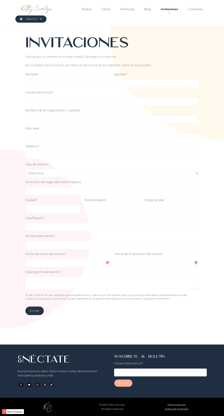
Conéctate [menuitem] (195, 9)
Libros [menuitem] (106, 9)
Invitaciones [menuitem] (169, 9)
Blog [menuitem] (147, 9)
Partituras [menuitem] (127, 9)
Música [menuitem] (86, 9)
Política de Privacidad (176, 408)
